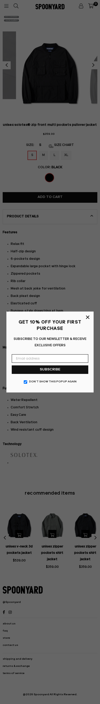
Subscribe (50, 370)
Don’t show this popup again (53, 382)
